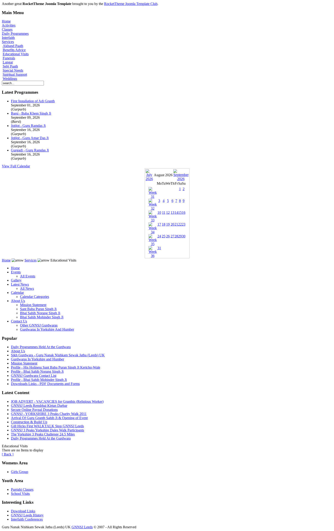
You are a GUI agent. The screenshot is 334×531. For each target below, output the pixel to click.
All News (27, 288)
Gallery (16, 280)
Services (8, 42)
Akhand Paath (13, 46)
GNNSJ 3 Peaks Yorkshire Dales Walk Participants (47, 430)
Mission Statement (33, 305)
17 (159, 224)
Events (16, 272)
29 (180, 236)
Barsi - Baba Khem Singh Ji (31, 113)
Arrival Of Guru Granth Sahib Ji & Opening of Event (49, 418)
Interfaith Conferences (27, 519)
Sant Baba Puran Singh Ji (38, 309)
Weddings (10, 79)
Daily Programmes (15, 33)
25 (163, 236)
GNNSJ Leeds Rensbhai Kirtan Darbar (39, 406)
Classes (7, 29)
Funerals (9, 58)
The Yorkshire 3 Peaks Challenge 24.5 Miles (43, 434)
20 (172, 224)
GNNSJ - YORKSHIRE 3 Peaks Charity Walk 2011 (49, 414)
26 (168, 236)
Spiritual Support (15, 74)
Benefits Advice (14, 50)
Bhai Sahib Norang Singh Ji (40, 313)
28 (176, 236)
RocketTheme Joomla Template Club (130, 4)
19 (168, 224)
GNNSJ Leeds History (27, 515)
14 (176, 212)
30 (183, 236)
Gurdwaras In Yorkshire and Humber (37, 359)
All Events (27, 276)
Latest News (20, 284)
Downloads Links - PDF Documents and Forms (45, 384)
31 (159, 248)
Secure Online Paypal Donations (34, 410)
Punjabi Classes (22, 489)
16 (183, 212)
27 (172, 236)
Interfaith (8, 38)
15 (180, 212)
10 (159, 212)
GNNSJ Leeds (82, 527)
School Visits (20, 494)
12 (168, 212)
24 (159, 236)
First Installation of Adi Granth (33, 101)
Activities (8, 25)
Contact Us (19, 321)
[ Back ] (7, 454)
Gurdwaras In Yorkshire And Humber (47, 329)
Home (6, 21)
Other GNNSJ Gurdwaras (38, 325)
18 (163, 224)
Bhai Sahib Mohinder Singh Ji (41, 317)
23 (183, 224)
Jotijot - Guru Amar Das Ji (30, 138)
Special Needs (13, 70)
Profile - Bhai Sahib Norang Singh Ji (37, 371)
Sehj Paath (10, 66)
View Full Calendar (16, 166)
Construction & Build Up (29, 422)
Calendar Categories (34, 297)
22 (180, 224)
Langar (8, 62)
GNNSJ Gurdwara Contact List (33, 375)
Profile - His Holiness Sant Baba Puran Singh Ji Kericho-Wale (55, 367)
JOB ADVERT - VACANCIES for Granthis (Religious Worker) (57, 401)
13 (172, 212)
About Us (18, 301)
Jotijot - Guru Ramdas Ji (28, 126)
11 (163, 212)
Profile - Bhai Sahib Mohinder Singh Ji (39, 380)
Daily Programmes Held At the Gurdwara (41, 347)
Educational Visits (16, 54)
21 (176, 224)
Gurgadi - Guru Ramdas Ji (30, 150)
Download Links (23, 511)
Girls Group (19, 472)
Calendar (17, 292)
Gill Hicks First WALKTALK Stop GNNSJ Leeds (47, 426)
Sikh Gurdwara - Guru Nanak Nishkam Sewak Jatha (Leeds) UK (58, 355)
